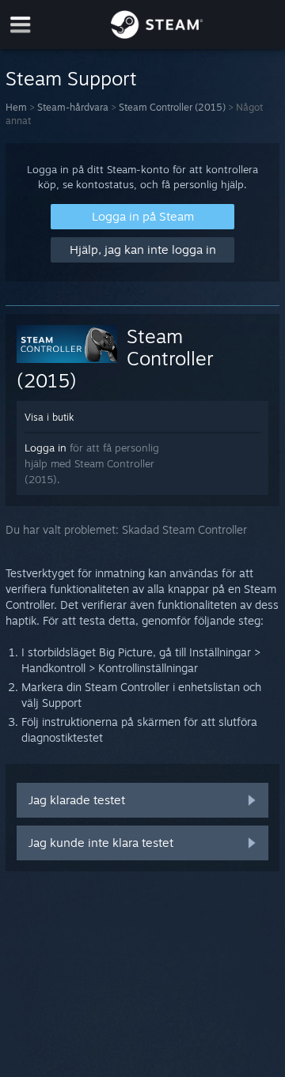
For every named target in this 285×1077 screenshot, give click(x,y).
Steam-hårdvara (72, 107)
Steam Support (71, 78)
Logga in (45, 447)
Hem (16, 107)
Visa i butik (49, 417)
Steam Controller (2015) (172, 107)
